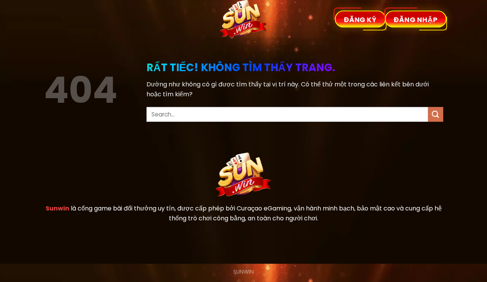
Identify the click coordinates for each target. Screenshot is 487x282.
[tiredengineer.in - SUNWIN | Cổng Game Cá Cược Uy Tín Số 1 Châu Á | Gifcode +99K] (243, 19)
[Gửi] (435, 114)
